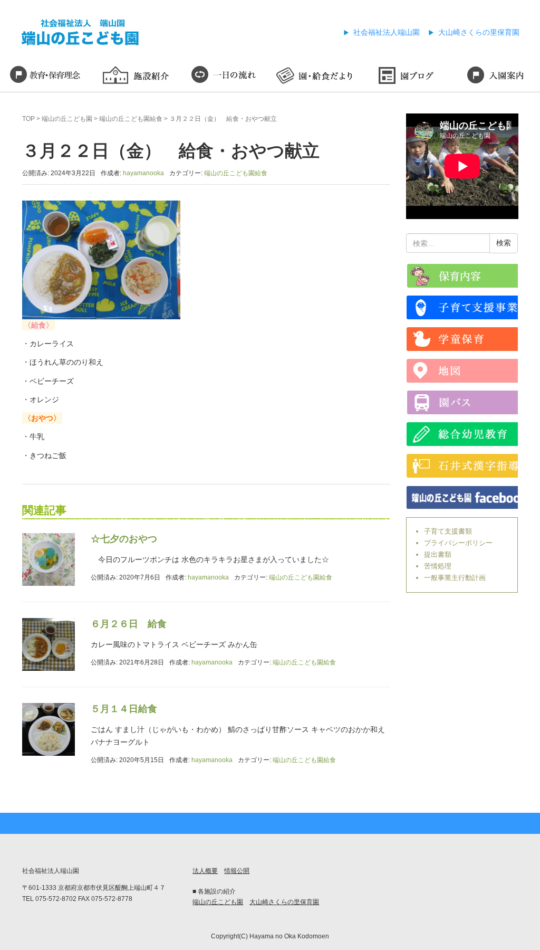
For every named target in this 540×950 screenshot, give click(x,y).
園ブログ (405, 76)
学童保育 (462, 339)
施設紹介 (135, 76)
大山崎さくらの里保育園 (478, 32)
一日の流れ (225, 76)
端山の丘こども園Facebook (462, 497)
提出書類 (437, 554)
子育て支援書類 (448, 531)
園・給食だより (315, 76)
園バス (462, 402)
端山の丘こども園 (67, 118)
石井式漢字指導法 (462, 466)
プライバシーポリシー (458, 543)
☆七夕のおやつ (124, 539)
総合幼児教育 (462, 434)
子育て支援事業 (462, 307)
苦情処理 (437, 566)
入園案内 (495, 76)
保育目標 (45, 76)
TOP (28, 118)
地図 (462, 371)
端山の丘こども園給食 (130, 118)
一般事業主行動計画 (455, 578)
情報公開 (236, 871)
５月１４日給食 (124, 709)
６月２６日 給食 (129, 624)
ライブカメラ (462, 276)
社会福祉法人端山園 (386, 32)
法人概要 (205, 871)
